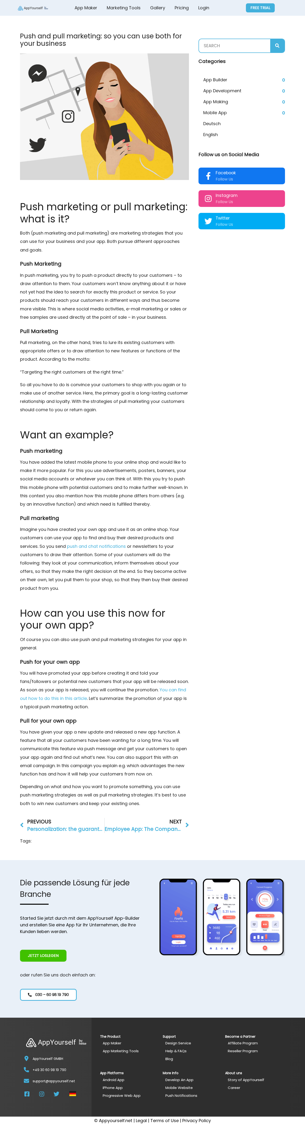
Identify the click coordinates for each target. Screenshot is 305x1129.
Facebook (226, 173)
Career (234, 1087)
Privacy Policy (196, 1121)
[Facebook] (208, 176)
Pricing (182, 8)
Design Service (178, 1043)
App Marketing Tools (121, 1050)
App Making (215, 102)
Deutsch (212, 124)
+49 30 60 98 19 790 (49, 1069)
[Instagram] (208, 198)
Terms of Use (164, 1121)
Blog (169, 1058)
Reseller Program (243, 1050)
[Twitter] (208, 221)
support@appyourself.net (54, 1081)
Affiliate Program (243, 1043)
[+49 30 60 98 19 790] (26, 1069)
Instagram (227, 195)
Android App (113, 1079)
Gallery (157, 8)
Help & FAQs (176, 1050)
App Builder (215, 80)
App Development (222, 91)
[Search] (277, 45)
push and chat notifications (96, 546)
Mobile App (215, 113)
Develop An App (179, 1079)
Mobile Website (179, 1087)
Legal (141, 1121)
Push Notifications (181, 1095)
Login (203, 8)
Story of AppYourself (246, 1079)
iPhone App (113, 1087)
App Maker (86, 8)
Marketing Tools (124, 8)
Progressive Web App (122, 1095)
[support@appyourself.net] (26, 1080)
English (210, 135)
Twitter (223, 218)
